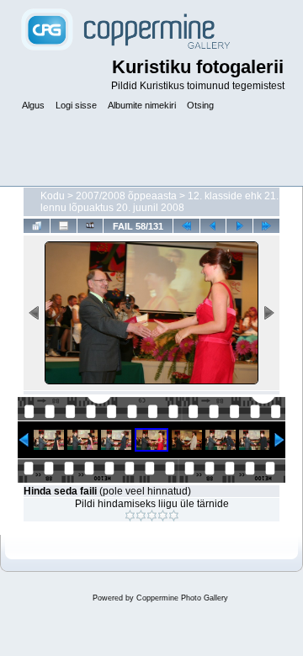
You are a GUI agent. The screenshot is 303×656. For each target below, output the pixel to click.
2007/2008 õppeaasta (126, 196)
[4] (162, 515)
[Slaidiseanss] (90, 226)
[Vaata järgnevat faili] (239, 226)
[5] (173, 515)
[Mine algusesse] (186, 226)
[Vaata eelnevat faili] (213, 226)
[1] (130, 515)
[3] (151, 515)
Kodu (52, 196)
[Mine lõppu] (266, 226)
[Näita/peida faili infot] (63, 226)
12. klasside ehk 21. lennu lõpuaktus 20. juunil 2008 (159, 202)
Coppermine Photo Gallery (182, 598)
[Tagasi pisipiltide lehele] (37, 226)
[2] (141, 515)
